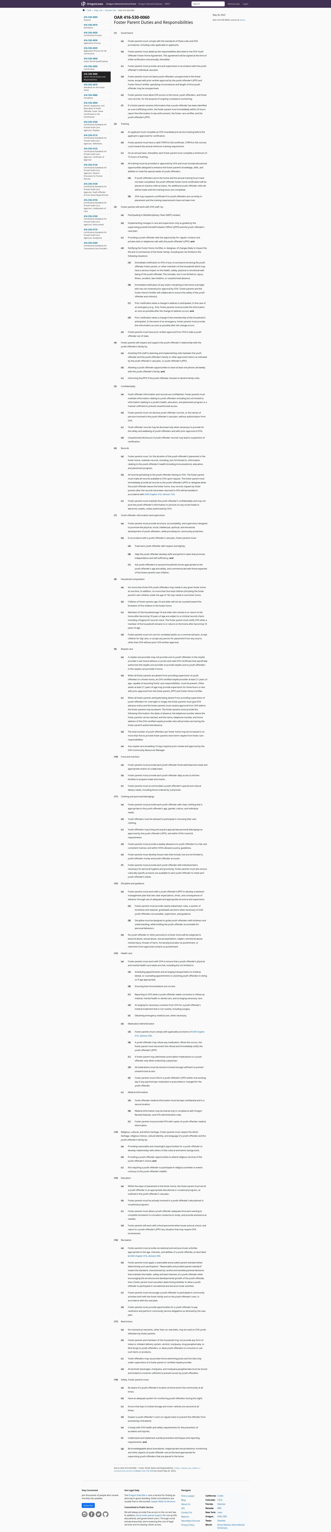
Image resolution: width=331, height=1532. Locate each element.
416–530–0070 (94, 87)
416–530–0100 (95, 125)
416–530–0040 (96, 60)
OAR (89, 10)
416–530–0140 (96, 189)
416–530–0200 (95, 245)
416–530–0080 (90, 96)
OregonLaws (95, 4)
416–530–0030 (92, 41)
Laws (219, 1512)
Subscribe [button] (88, 1505)
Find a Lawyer (188, 1495)
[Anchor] (134, 33)
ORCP (167, 3)
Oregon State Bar (137, 1495)
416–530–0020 (93, 34)
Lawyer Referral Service (162, 1501)
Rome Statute (224, 1524)
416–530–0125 (95, 154)
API (183, 1508)
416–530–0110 (95, 139)
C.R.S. (220, 1499)
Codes (220, 1495)
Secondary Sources (190, 1520)
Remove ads (234, 3)
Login (245, 3)
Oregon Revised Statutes (150, 3)
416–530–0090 (94, 109)
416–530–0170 (95, 233)
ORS (225, 1516)
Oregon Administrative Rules (121, 3)
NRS (219, 1508)
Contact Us (186, 1512)
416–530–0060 (94, 77)
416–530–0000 (90, 18)
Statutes (221, 1504)
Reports (185, 1516)
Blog (183, 1500)
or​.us (242, 20)
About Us (185, 1504)
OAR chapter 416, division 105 (160, 494)
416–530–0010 (90, 26)
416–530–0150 (95, 205)
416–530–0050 (90, 67)
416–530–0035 (95, 51)
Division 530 (110, 10)
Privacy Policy (187, 1524)
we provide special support (149, 1515)
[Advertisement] (229, 66)
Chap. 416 (98, 10)
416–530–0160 (95, 220)
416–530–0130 (95, 171)
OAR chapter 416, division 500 (145, 1255)
